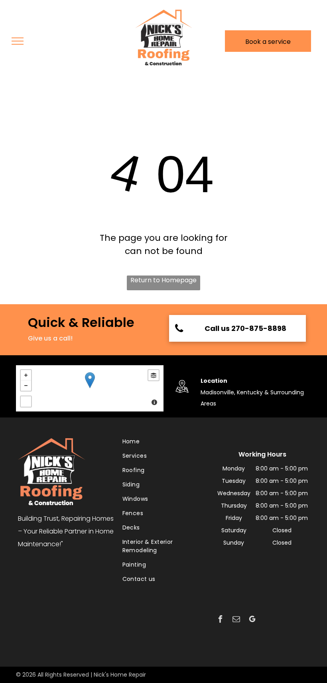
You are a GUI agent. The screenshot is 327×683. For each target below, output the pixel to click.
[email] (236, 620)
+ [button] (26, 375)
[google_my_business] (252, 620)
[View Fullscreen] (26, 401)
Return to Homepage (163, 280)
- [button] (26, 385)
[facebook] (220, 620)
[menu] (17, 41)
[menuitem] (162, 444)
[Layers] (153, 375)
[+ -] (90, 388)
